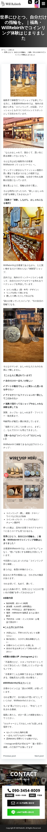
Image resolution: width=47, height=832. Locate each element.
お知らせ (11, 50)
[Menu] (43, 4)
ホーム (3, 50)
